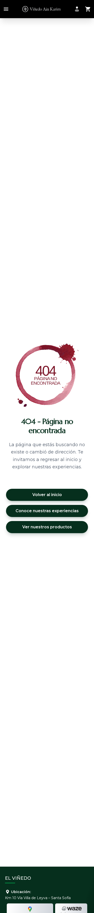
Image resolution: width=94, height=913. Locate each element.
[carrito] (88, 9)
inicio (72, 459)
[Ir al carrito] (88, 9)
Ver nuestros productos (47, 527)
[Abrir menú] (5, 9)
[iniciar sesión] (77, 9)
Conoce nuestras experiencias (47, 510)
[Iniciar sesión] (77, 9)
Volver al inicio (47, 494)
